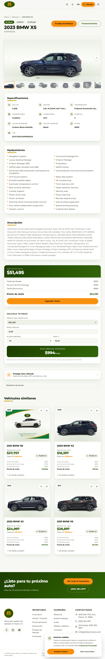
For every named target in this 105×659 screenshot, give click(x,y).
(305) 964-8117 (78, 589)
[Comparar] (67, 4)
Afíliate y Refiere (61, 626)
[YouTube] (19, 630)
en (78, 4)
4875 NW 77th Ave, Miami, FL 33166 (87, 615)
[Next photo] (96, 57)
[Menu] (98, 4)
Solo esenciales (87, 651)
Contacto (58, 630)
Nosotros (58, 614)
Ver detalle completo (16, 475)
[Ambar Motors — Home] (9, 4)
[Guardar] (41, 410)
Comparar (36, 636)
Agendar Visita (52, 301)
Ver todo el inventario (78, 581)
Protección (37, 626)
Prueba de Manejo (64, 23)
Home (6, 17)
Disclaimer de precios (15, 385)
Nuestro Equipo (61, 618)
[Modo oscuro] (72, 4)
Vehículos (15, 17)
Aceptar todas (60, 651)
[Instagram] (12, 630)
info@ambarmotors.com (89, 632)
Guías (56, 622)
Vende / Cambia (39, 618)
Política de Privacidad (88, 645)
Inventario (37, 614)
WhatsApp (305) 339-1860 (88, 626)
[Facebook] (6, 630)
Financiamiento (89, 23)
